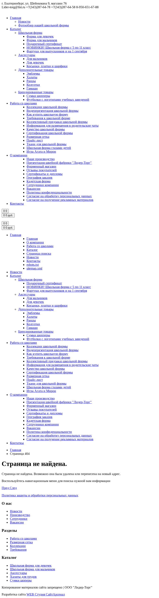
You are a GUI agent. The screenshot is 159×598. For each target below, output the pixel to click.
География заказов (39, 177)
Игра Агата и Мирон (41, 151)
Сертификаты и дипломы (44, 174)
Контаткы (17, 443)
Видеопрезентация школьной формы (52, 110)
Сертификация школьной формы (49, 133)
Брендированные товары (35, 92)
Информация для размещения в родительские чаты (62, 125)
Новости (24, 21)
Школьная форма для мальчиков (32, 569)
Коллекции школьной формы (47, 107)
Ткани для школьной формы (46, 144)
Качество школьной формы (45, 129)
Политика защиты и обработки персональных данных (40, 495)
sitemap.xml (34, 268)
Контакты (17, 203)
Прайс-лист (34, 140)
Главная (15, 18)
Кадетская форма (38, 181)
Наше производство (40, 159)
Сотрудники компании (42, 185)
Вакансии (33, 188)
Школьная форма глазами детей (48, 148)
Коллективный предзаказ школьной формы (57, 122)
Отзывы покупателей (41, 170)
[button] (6, 488)
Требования (18, 549)
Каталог (15, 29)
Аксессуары (26, 55)
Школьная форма (30, 32)
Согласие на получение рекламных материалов (59, 200)
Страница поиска (38, 253)
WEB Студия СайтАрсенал (45, 594)
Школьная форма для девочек (31, 565)
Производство (20, 515)
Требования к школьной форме (48, 118)
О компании (18, 155)
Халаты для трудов (23, 576)
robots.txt (32, 264)
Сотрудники (18, 518)
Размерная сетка (37, 136)
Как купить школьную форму (47, 114)
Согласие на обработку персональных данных (59, 196)
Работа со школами (23, 103)
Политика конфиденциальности (49, 192)
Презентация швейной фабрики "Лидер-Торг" (59, 162)
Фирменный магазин (41, 166)
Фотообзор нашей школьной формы (43, 25)
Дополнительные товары (36, 70)
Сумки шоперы (21, 580)
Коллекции (18, 546)
